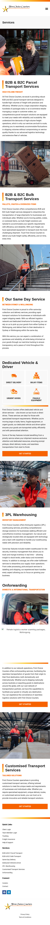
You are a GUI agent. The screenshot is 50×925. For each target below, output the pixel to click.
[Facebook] (4, 892)
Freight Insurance (8, 839)
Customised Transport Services (13, 869)
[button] (47, 9)
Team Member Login (9, 833)
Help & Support (7, 842)
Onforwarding (7, 873)
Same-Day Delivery (9, 860)
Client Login (6, 829)
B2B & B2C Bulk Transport (11, 856)
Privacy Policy (25, 914)
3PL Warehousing (8, 866)
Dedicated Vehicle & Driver (11, 863)
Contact (5, 886)
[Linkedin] (9, 892)
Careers (5, 883)
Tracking (5, 836)
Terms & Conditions (25, 917)
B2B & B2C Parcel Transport (12, 853)
